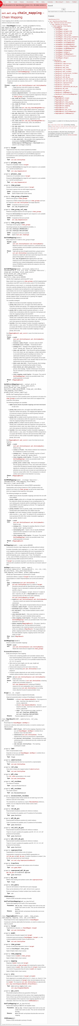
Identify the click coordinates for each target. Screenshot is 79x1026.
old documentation (72, 134)
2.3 (73, 126)
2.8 (56, 126)
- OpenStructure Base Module (58, 21)
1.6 (72, 128)
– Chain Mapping (62, 26)
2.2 (76, 126)
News (10, 2)
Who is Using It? (59, 2)
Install (15, 2)
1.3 (51, 129)
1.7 (69, 128)
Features (22, 2)
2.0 (51, 128)
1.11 (54, 128)
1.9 (60, 128)
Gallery (43, 2)
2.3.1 (70, 126)
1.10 (58, 128)
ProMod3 (74, 2)
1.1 (57, 129)
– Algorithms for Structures (60, 24)
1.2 (54, 129)
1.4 (49, 129)
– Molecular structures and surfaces (61, 22)
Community (50, 2)
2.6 (62, 126)
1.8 (63, 128)
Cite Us (67, 2)
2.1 (49, 128)
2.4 (67, 126)
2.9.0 (53, 126)
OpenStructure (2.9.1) (53, 19)
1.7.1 (66, 128)
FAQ (37, 2)
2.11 (55, 124)
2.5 (64, 126)
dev (49, 124)
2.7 (59, 126)
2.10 (58, 124)
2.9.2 (62, 124)
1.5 (74, 128)
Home (4, 2)
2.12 (23, 7)
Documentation (30, 2)
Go (63, 9)
